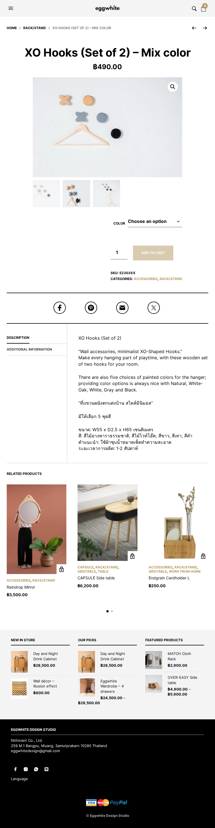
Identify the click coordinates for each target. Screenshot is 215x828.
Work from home (185, 571)
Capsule (86, 567)
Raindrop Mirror (21, 587)
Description (18, 337)
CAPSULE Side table (96, 577)
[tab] (37, 338)
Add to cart (153, 253)
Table (103, 571)
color (119, 223)
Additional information (29, 349)
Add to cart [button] (61, 569)
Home (12, 28)
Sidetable (87, 571)
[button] (11, 8)
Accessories (146, 279)
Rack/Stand (34, 28)
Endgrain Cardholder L (169, 577)
